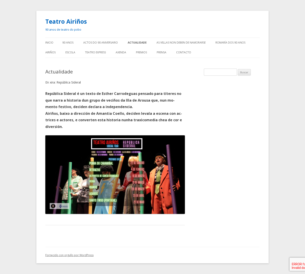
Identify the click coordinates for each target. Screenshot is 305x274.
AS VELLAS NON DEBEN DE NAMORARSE (181, 42)
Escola (70, 52)
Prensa (161, 52)
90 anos (67, 42)
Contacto (183, 52)
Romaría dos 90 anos (230, 42)
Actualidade (137, 42)
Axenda (121, 52)
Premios (141, 52)
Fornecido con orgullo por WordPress (69, 255)
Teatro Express (95, 52)
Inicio (49, 42)
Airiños (50, 52)
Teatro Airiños (66, 21)
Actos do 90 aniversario (100, 42)
